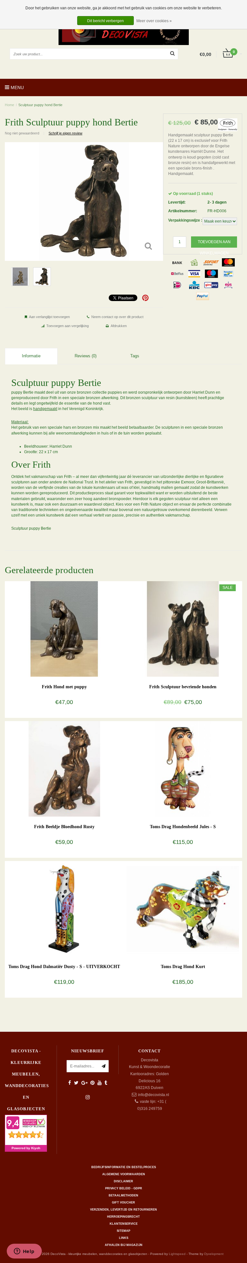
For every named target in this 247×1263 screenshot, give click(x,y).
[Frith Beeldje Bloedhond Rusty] (64, 768)
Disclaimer (123, 1181)
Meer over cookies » (154, 21)
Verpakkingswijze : (185, 220)
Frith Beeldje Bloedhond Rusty (64, 826)
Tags (134, 355)
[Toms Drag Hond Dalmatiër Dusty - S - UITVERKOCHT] (64, 908)
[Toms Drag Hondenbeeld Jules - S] (183, 768)
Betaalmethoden (123, 1195)
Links (123, 1238)
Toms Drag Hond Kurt (183, 966)
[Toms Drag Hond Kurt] (183, 908)
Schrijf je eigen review (65, 133)
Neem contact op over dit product (117, 317)
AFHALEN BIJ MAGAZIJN (123, 1245)
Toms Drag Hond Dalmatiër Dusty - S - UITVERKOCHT (64, 966)
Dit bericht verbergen (105, 21)
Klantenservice (124, 1223)
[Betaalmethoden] (177, 262)
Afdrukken (119, 326)
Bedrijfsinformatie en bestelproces (123, 1167)
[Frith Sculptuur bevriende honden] (183, 629)
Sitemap (123, 1230)
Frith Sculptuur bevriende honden (182, 686)
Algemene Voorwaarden (123, 1174)
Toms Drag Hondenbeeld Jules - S (183, 826)
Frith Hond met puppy (64, 686)
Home (9, 105)
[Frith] (227, 124)
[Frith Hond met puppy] (64, 629)
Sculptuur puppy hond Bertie (40, 105)
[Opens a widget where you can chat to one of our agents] (24, 1252)
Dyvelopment (214, 1254)
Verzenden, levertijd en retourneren (123, 1209)
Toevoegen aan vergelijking (67, 326)
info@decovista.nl (153, 1095)
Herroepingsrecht (123, 1216)
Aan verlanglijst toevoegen (49, 317)
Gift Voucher (123, 1202)
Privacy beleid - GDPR (123, 1188)
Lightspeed (177, 1254)
